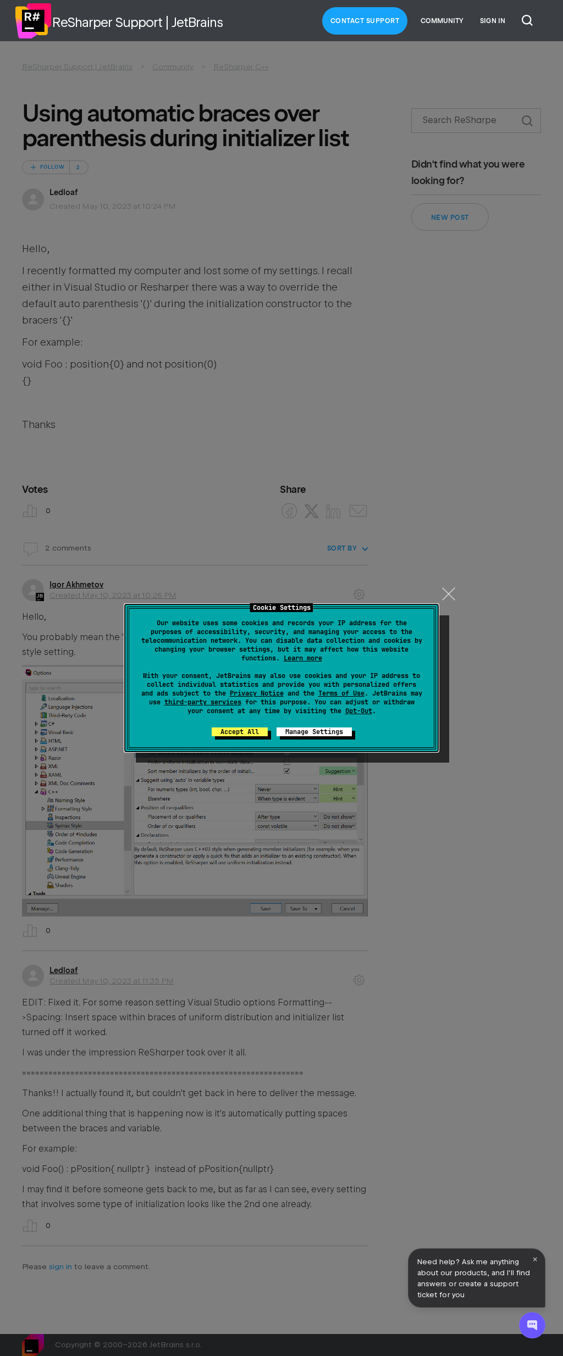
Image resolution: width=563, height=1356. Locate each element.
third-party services (202, 702)
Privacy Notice (257, 693)
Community (442, 21)
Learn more (303, 658)
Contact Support (365, 21)
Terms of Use (341, 693)
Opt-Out (358, 711)
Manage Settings (314, 731)
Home (33, 21)
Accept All (239, 731)
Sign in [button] (492, 21)
